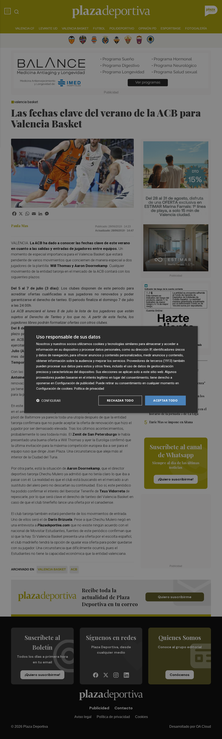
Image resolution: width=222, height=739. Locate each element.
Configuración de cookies (54, 389)
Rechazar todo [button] (120, 400)
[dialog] (111, 369)
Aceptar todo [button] (165, 400)
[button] (48, 400)
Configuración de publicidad (74, 383)
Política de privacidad (89, 389)
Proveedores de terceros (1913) (149, 361)
